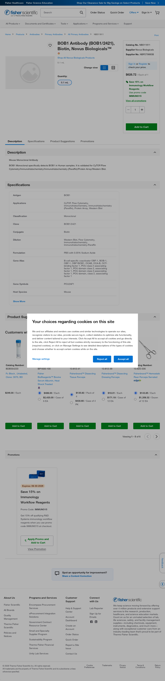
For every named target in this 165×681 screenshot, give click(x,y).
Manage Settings (41, 358)
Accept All (123, 359)
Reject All (102, 359)
